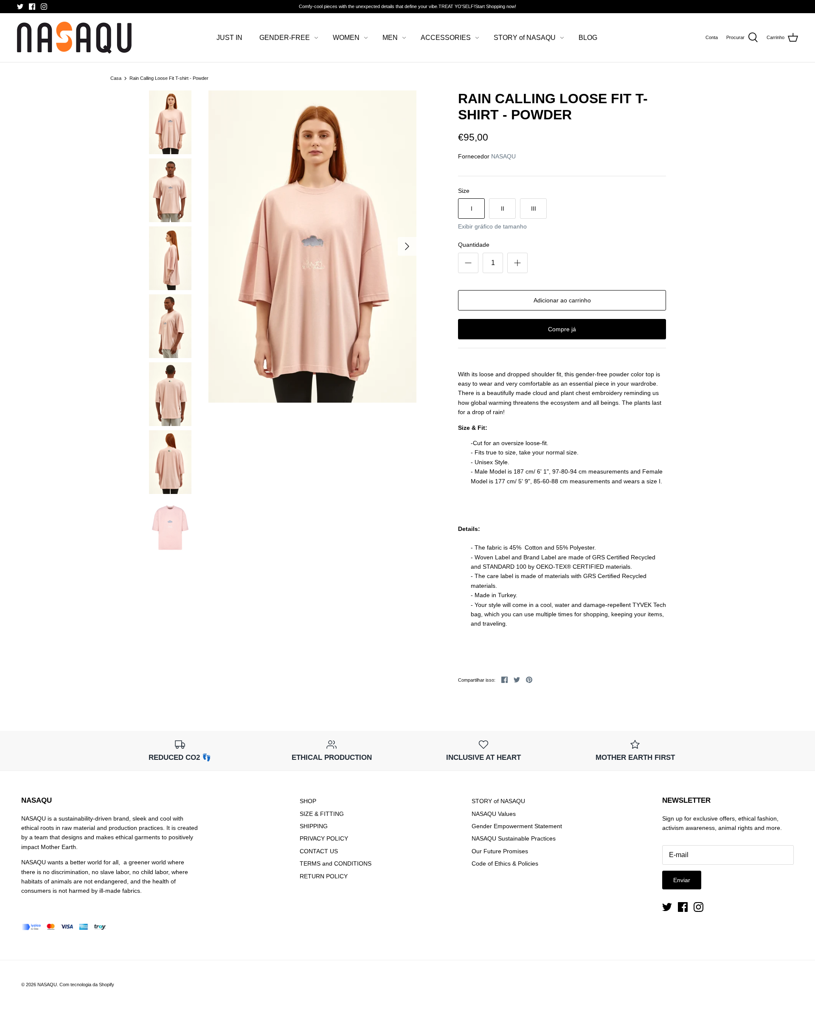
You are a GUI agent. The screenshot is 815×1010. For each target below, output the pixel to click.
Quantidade (473, 244)
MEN (390, 37)
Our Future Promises (500, 851)
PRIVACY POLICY (324, 838)
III (533, 208)
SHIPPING (314, 826)
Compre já (562, 329)
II (502, 208)
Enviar (681, 880)
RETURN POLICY (324, 876)
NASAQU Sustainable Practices (514, 838)
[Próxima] (407, 246)
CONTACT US (319, 851)
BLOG (588, 37)
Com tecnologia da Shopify (86, 984)
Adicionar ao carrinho (562, 300)
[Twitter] (20, 6)
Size (463, 190)
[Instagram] (44, 6)
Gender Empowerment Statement (517, 826)
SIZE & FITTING (322, 813)
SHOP (308, 801)
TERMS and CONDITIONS (335, 863)
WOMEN (346, 37)
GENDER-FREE (284, 37)
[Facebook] (32, 6)
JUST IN (229, 37)
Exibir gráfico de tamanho (492, 226)
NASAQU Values (494, 813)
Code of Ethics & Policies (505, 863)
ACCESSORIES (446, 37)
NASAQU (503, 156)
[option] (312, 246)
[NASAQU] (74, 38)
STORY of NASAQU (525, 37)
